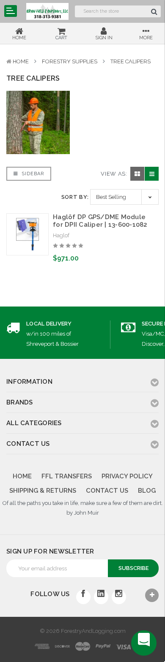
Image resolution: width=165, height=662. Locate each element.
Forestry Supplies (69, 61)
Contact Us (107, 490)
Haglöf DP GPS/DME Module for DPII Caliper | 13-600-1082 (100, 220)
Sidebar (32, 173)
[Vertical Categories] (10, 11)
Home (21, 61)
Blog (147, 490)
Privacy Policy (127, 476)
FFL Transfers (66, 476)
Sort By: (75, 197)
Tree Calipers (130, 61)
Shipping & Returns (42, 490)
